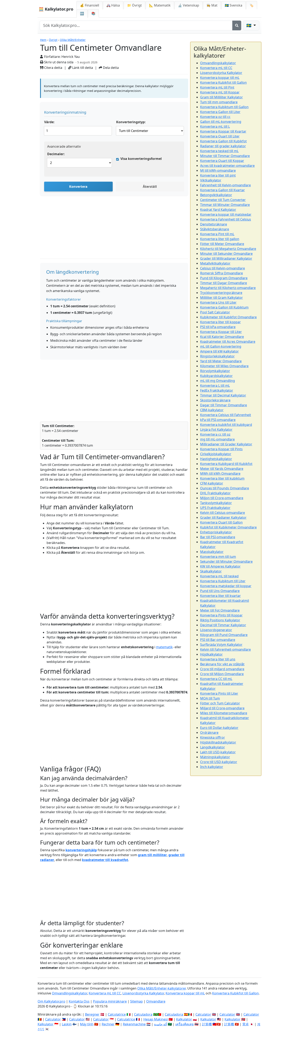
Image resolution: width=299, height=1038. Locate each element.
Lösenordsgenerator (216, 630)
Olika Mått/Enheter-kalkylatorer (161, 988)
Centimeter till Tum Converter (223, 200)
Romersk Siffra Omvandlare (221, 273)
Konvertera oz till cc (215, 116)
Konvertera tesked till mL (219, 151)
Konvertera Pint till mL (217, 234)
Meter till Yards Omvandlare (221, 468)
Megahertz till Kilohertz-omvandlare (228, 288)
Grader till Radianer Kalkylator (223, 517)
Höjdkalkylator (211, 654)
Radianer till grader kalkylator (223, 146)
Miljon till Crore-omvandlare (221, 498)
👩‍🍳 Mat (211, 5)
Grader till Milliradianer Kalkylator (226, 258)
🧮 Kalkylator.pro (56, 9)
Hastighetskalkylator (216, 459)
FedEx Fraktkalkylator (216, 390)
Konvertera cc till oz (215, 434)
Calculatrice (126, 1019)
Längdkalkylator (212, 747)
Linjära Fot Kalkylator (216, 429)
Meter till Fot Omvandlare (220, 610)
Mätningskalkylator (215, 757)
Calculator (203, 1014)
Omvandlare (155, 1001)
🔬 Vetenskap (188, 5)
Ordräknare (209, 732)
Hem (43, 40)
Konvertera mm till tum (218, 556)
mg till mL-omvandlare (217, 439)
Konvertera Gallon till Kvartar (222, 190)
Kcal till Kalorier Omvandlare (222, 336)
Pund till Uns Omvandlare (220, 591)
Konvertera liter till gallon (219, 239)
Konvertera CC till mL (216, 679)
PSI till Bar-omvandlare (217, 639)
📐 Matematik (160, 5)
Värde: (49, 122)
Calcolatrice (117, 1014)
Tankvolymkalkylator (216, 503)
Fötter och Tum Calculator (220, 703)
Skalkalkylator (211, 571)
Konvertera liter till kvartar (220, 595)
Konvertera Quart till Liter (220, 136)
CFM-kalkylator (211, 483)
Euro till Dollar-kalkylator (219, 727)
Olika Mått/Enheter (73, 40)
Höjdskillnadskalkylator (218, 742)
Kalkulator (184, 1019)
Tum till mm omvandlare (219, 102)
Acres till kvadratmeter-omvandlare (227, 165)
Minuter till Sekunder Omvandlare (226, 253)
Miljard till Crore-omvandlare (222, 708)
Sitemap (136, 1001)
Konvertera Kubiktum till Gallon (224, 107)
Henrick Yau (70, 56)
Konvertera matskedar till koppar (225, 586)
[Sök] (236, 25)
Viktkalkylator (210, 180)
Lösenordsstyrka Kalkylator (221, 72)
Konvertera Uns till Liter (218, 302)
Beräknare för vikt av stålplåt (222, 664)
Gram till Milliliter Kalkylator (221, 97)
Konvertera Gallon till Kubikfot (223, 141)
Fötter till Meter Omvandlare (222, 244)
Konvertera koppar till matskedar (225, 214)
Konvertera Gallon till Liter (220, 112)
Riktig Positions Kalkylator (220, 620)
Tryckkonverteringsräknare (221, 292)
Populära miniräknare (110, 1001)
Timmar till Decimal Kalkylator (223, 395)
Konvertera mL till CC (216, 68)
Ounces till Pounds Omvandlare (224, 488)
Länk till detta (82, 67)
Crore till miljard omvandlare (222, 669)
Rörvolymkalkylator (215, 371)
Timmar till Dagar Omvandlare (223, 283)
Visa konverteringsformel (141, 158)
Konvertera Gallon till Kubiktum (224, 307)
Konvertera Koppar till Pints (221, 449)
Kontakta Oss (79, 1001)
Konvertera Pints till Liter (219, 693)
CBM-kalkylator (212, 410)
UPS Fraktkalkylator (215, 507)
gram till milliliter (152, 855)
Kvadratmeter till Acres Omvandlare (227, 341)
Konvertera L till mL (215, 385)
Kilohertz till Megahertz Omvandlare (228, 248)
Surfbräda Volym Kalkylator (221, 644)
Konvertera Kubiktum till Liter (223, 581)
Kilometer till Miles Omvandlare (224, 366)
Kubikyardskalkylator (216, 375)
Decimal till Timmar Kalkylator (223, 625)
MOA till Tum (210, 698)
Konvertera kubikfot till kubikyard (226, 424)
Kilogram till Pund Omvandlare (224, 635)
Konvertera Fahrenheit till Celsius (225, 219)
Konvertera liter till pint (218, 175)
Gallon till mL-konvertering (220, 121)
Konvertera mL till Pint (217, 87)
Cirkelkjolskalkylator (215, 454)
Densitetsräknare (213, 224)
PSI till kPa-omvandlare (218, 327)
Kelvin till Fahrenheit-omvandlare (225, 649)
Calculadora (143, 1014)
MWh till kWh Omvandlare (220, 473)
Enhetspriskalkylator (216, 532)
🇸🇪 (233, 5)
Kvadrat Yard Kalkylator (218, 209)
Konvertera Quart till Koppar (222, 160)
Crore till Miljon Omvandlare (222, 674)
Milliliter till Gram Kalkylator (221, 297)
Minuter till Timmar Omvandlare (225, 156)
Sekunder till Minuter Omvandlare (226, 561)
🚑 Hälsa (113, 5)
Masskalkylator (212, 551)
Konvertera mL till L (215, 126)
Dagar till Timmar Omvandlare (223, 405)
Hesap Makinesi (155, 1019)
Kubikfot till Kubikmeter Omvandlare (228, 527)
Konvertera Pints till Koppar (221, 615)
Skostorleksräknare (215, 400)
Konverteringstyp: (131, 122)
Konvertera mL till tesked (219, 576)
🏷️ (252, 5)
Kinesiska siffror (212, 737)
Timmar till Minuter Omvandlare (225, 204)
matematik (164, 647)
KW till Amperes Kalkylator (220, 566)
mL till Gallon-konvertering (220, 346)
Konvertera (78, 186)
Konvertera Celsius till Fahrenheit (225, 415)
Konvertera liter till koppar (220, 322)
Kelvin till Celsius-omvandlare (222, 512)
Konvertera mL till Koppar (220, 92)
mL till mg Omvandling (217, 380)
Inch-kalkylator (211, 766)
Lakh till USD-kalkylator (218, 752)
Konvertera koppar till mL (219, 77)
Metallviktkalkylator (215, 263)
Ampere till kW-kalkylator (219, 351)
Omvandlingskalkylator (218, 63)
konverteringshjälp (81, 850)
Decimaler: (56, 154)
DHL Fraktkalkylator (215, 493)
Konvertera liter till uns (217, 659)
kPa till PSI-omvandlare (218, 419)
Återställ (150, 186)
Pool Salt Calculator (215, 312)
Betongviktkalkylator (216, 195)
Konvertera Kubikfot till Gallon (223, 82)
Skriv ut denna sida (58, 62)
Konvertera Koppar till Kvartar (223, 131)
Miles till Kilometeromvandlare (223, 713)
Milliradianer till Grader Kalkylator (226, 444)
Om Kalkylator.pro (51, 1001)
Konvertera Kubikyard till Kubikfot (226, 463)
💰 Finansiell (89, 5)
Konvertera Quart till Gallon (221, 522)
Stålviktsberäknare (214, 229)
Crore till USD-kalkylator (218, 762)
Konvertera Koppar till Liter (221, 332)
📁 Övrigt (134, 5)
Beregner (92, 1014)
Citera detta (52, 67)
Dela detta (110, 67)
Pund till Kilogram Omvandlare (224, 278)
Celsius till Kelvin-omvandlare (222, 268)
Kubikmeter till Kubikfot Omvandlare (228, 317)
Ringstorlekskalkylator (217, 356)
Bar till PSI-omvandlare (217, 537)
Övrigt (53, 40)
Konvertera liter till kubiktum (222, 478)
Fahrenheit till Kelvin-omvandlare (225, 185)
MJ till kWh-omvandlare (218, 170)
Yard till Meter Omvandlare (221, 361)
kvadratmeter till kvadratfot (105, 860)
